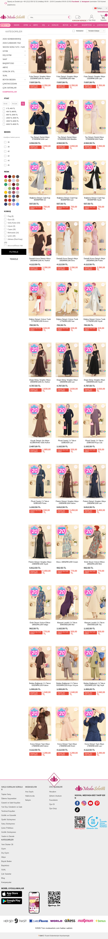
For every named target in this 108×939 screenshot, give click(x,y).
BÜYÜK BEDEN (65, 25)
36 (8, 142)
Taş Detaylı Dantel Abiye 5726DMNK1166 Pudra (94, 138)
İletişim (28, 800)
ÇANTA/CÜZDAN (10, 84)
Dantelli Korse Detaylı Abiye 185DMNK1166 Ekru (67, 260)
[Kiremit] (6, 201)
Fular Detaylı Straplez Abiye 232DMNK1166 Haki (67, 77)
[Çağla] (18, 185)
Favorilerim (53, 800)
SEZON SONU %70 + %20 (16, 25)
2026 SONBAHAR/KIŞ (12, 39)
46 (8, 165)
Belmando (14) (13, 233)
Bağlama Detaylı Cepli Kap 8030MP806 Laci (67, 199)
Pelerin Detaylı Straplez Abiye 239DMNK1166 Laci (94, 502)
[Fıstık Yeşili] (10, 189)
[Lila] (14, 204)
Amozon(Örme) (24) (15, 246)
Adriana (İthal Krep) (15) (13, 241)
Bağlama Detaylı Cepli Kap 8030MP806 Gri (40, 199)
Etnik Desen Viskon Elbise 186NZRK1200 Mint (94, 563)
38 (8, 147)
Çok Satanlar (6, 874)
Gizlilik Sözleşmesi (8, 832)
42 (8, 156)
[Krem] (18, 201)
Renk (6, 172)
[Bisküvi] (10, 185)
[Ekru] (6, 189)
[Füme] (14, 189)
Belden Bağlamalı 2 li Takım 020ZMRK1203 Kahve (40, 684)
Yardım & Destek (7, 836)
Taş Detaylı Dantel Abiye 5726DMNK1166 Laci (40, 138)
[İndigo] (14, 197)
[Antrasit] (18, 177)
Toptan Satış (6, 794)
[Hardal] (10, 197)
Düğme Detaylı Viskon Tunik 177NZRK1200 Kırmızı (40, 320)
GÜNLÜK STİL (55, 25)
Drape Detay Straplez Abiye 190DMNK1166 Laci (67, 381)
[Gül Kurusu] (14, 193)
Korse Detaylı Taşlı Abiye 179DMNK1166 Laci (94, 745)
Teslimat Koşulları (8, 811)
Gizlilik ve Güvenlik (8, 815)
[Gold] (6, 193)
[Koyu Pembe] (6, 177)
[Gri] (10, 193)
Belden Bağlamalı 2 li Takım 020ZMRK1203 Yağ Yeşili (94, 684)
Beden (7, 132)
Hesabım (52, 792)
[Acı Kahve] (10, 177)
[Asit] (6, 181)
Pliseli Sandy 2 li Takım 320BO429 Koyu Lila (94, 442)
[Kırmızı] (10, 201)
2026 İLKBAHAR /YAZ (12, 43)
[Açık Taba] (14, 177)
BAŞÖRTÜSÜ (87, 25)
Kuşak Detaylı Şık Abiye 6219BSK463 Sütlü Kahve (40, 442)
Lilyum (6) (11, 226)
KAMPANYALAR (10, 92)
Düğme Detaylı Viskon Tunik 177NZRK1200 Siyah (94, 320)
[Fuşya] (18, 189)
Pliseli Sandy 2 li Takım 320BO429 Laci (67, 442)
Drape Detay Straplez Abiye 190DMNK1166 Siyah (94, 381)
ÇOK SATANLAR (9, 88)
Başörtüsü (5, 865)
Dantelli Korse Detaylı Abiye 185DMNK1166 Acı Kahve (40, 260)
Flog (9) (10, 216)
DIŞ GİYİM (44, 25)
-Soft (40, 936)
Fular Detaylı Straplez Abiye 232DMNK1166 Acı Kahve (40, 77)
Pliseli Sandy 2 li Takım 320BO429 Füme (40, 502)
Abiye (3, 857)
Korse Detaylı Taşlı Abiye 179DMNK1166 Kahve (40, 745)
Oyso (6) (11, 220)
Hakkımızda (30, 796)
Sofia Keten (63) (14, 223)
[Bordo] (14, 185)
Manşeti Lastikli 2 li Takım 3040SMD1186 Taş (94, 624)
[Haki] (6, 197)
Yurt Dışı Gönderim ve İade (11, 807)
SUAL (5, 75)
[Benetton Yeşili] (6, 185)
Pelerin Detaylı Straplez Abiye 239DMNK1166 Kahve (67, 502)
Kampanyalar (6, 882)
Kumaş (7, 211)
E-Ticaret (46, 936)
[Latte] (10, 204)
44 (8, 161)
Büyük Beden (6, 861)
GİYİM (26, 25)
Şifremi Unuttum (55, 796)
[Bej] (18, 181)
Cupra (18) (12, 229)
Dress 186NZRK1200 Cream (67, 562)
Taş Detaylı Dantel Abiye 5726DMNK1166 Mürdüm (67, 138)
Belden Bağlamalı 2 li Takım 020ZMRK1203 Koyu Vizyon (67, 684)
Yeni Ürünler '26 (7, 844)
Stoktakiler (80, 31)
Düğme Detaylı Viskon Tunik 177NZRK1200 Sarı (67, 320)
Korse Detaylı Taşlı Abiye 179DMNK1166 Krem (67, 745)
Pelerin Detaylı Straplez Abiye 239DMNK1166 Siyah (40, 563)
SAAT (76, 25)
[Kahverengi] (18, 197)
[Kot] (14, 201)
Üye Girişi (53, 808)
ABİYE (35, 25)
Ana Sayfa (29, 792)
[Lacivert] (6, 204)
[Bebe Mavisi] (14, 181)
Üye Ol (52, 804)
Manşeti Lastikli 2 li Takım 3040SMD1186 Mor (67, 624)
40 (8, 151)
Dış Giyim (5, 853)
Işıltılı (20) (11, 236)
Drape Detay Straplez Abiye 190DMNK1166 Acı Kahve (39, 381)
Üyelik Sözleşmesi (8, 820)
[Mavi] (18, 204)
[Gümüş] (18, 193)
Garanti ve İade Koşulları (10, 803)
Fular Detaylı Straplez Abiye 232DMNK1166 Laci (94, 77)
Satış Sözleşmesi (8, 824)
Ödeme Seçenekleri (8, 799)
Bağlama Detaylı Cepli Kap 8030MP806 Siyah (94, 199)
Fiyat (6, 98)
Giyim (3, 849)
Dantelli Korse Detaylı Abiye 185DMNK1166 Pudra (94, 260)
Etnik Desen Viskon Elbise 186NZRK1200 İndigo (40, 624)
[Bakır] (10, 181)
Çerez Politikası (7, 828)
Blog (3, 878)
